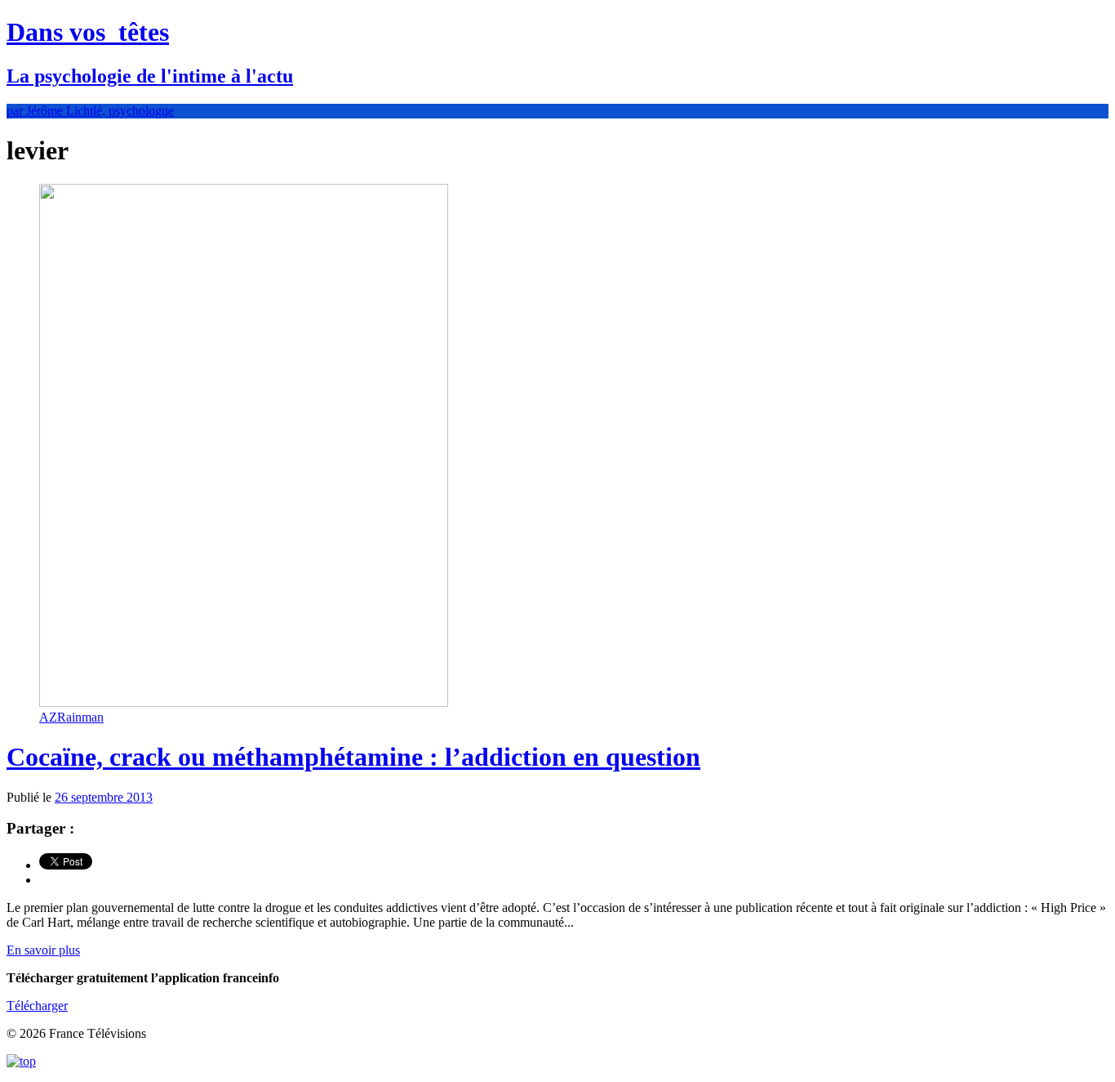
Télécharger (37, 1006)
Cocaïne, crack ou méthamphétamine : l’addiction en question (353, 756)
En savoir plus (43, 950)
